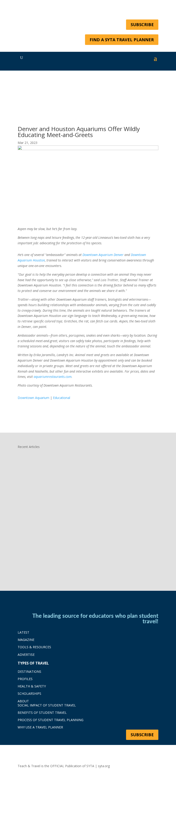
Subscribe (142, 24)
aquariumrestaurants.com (53, 376)
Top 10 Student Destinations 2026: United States (70, 550)
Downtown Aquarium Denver (103, 255)
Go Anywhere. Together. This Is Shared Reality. (68, 510)
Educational (61, 398)
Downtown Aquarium (33, 398)
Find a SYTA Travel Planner (122, 39)
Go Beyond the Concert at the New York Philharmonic (75, 470)
